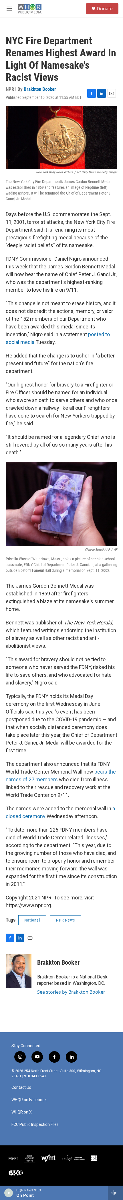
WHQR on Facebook (29, 1100)
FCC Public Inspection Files (35, 1124)
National (32, 920)
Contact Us (21, 1087)
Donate (105, 8)
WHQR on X (21, 1112)
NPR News (65, 920)
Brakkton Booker (40, 89)
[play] (8, 1193)
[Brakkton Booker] (18, 971)
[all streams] (115, 1193)
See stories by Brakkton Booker (71, 992)
